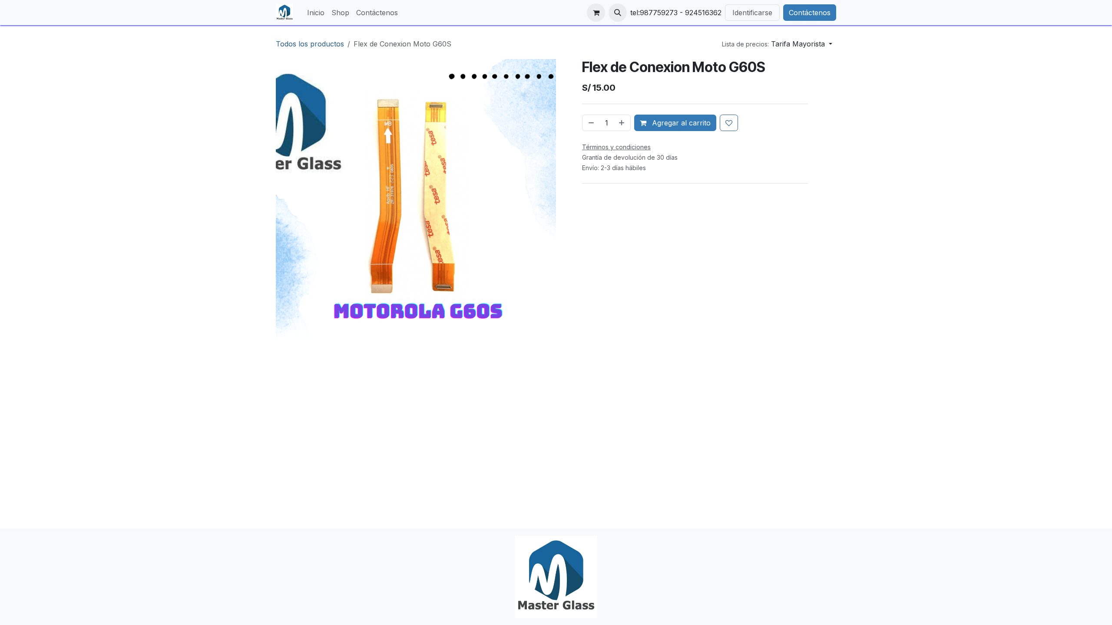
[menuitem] (316, 12)
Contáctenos (810, 12)
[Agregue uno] (622, 123)
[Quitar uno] (590, 123)
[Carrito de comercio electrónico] (596, 12)
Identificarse (752, 12)
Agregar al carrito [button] (680, 122)
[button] (618, 12)
